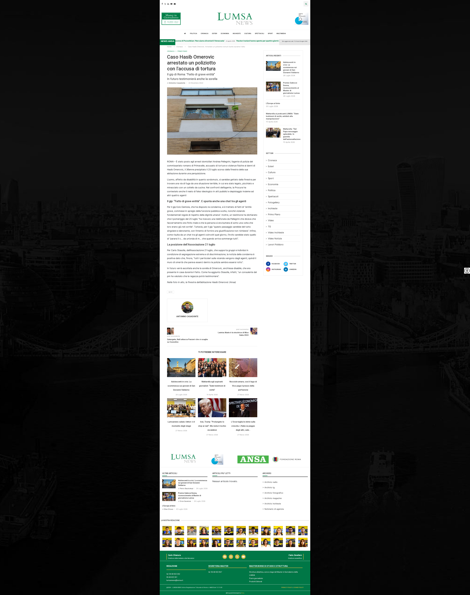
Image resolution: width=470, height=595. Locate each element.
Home (169, 47)
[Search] (306, 3)
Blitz (170, 292)
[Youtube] (171, 4)
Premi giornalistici (256, 578)
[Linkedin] (168, 4)
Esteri (214, 33)
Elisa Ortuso (168, 509)
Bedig (242, 593)
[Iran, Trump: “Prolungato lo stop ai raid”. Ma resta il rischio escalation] (212, 407)
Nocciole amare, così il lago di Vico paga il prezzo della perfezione (243, 386)
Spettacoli (259, 33)
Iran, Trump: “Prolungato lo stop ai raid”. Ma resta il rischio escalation (212, 426)
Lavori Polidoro (275, 244)
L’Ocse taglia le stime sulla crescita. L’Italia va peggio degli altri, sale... (243, 426)
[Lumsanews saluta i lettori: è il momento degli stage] (181, 407)
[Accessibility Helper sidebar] (467, 271)
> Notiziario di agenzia (273, 509)
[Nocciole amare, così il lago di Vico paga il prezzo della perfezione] (243, 367)
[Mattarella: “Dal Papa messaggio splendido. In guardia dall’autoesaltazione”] (273, 133)
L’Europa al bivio (273, 103)
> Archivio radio (270, 482)
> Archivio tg (269, 487)
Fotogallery (274, 202)
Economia (225, 33)
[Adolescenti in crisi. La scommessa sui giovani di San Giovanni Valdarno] (181, 367)
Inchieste (237, 33)
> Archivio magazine (272, 498)
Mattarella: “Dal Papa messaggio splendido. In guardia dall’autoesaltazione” (291, 134)
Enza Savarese (185, 501)
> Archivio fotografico (273, 493)
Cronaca (204, 33)
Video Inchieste (276, 232)
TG (269, 226)
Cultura (247, 33)
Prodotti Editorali (255, 582)
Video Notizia (275, 238)
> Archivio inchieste (272, 503)
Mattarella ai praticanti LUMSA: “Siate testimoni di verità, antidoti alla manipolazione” (282, 116)
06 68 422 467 (216, 572)
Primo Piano (274, 214)
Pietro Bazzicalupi (186, 488)
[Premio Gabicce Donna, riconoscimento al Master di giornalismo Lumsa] (273, 86)
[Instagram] (231, 557)
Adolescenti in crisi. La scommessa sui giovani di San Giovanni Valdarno (181, 386)
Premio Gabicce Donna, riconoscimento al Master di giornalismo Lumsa (291, 88)
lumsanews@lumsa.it (174, 580)
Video (271, 220)
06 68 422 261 (171, 577)
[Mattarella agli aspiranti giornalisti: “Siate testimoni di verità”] (212, 367)
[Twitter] (165, 4)
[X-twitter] (237, 557)
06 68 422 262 (174, 574)
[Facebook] (162, 4)
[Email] (175, 4)
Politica (193, 33)
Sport (270, 33)
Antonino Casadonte (177, 83)
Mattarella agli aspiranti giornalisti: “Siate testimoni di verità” (212, 386)
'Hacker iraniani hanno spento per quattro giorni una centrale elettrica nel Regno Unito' (255, 41)
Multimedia (281, 33)
